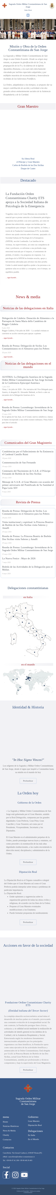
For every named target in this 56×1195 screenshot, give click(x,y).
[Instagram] (15, 1174)
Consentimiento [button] (28, 1192)
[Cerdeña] (13, 639)
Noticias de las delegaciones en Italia (28, 308)
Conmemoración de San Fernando (19, 462)
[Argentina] (18, 690)
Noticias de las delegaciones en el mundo (28, 365)
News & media (28, 297)
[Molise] (36, 631)
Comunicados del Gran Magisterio (28, 443)
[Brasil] (20, 687)
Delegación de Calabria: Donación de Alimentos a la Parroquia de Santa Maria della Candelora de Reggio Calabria (28, 321)
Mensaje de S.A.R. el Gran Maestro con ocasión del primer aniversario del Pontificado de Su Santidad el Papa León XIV (28, 485)
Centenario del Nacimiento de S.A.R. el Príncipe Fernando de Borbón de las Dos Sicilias (26, 472)
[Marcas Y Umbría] (28, 623)
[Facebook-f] (6, 1174)
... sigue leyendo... (11, 278)
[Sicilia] (34, 652)
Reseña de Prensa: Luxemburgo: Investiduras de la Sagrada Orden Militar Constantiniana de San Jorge (27, 409)
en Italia (27, 597)
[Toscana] (22, 622)
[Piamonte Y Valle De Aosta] (9, 612)
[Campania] (36, 635)
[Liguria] (13, 616)
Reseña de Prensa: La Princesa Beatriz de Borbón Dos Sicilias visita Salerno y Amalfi (26, 538)
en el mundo (28, 664)
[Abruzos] (33, 628)
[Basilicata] (42, 637)
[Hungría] (30, 677)
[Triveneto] (25, 607)
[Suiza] (28, 678)
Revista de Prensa (28, 502)
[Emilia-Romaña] (22, 615)
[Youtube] (24, 1174)
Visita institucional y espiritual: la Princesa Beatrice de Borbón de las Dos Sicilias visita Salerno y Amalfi (27, 525)
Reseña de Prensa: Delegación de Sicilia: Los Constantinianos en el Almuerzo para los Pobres (25, 347)
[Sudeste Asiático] (44, 685)
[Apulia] (45, 635)
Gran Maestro (28, 106)
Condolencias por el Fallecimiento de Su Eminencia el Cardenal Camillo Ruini (27, 453)
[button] (28, 15)
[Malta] (29, 680)
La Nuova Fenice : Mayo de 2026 (18, 558)
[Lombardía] (16, 610)
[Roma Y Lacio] (28, 631)
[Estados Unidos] (13, 679)
